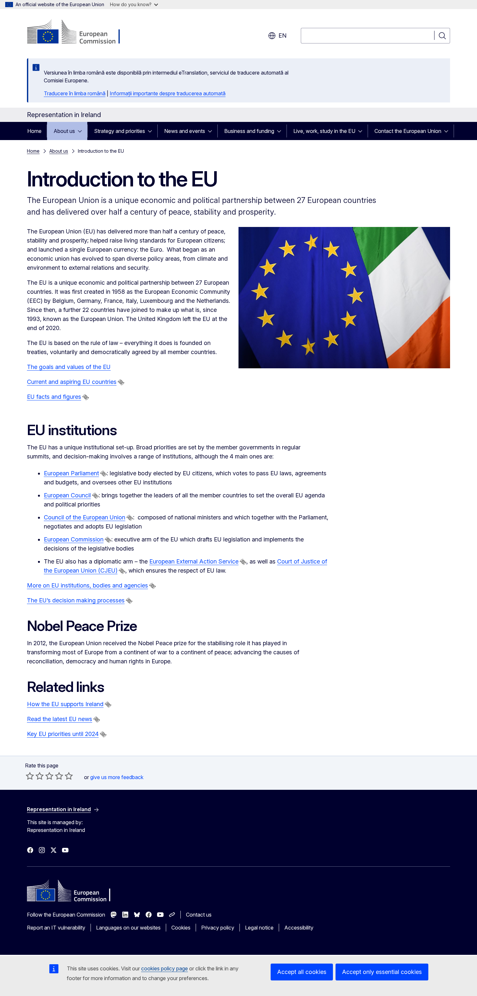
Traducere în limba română (74, 93)
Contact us (199, 914)
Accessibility (298, 927)
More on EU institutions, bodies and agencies (87, 585)
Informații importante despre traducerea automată (168, 93)
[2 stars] (34, 776)
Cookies (180, 927)
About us (64, 131)
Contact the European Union (407, 131)
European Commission (74, 539)
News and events (184, 131)
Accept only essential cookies (382, 971)
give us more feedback (116, 777)
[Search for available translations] (121, 382)
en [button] (282, 35)
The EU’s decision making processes (76, 600)
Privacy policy (217, 927)
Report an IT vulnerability (56, 927)
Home (34, 131)
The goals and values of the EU (69, 366)
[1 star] (30, 776)
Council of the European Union (84, 517)
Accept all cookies (301, 971)
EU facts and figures (54, 396)
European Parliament (71, 473)
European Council (67, 495)
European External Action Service (193, 561)
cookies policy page (164, 968)
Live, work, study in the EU (324, 131)
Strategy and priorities (119, 131)
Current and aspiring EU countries (71, 381)
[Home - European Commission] (79, 32)
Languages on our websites (128, 927)
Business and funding (249, 131)
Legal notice (259, 927)
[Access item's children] (81, 131)
